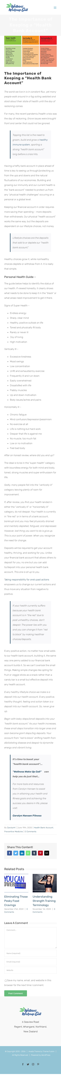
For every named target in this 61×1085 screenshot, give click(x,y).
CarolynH (11, 827)
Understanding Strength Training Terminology (44, 901)
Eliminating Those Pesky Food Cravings (16, 901)
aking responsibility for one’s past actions (27, 579)
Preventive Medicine (13, 831)
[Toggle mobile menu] (55, 7)
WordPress (45, 1055)
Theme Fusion (48, 1051)
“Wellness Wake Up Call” (27, 771)
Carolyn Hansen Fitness (27, 815)
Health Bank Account (43, 827)
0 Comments (30, 831)
